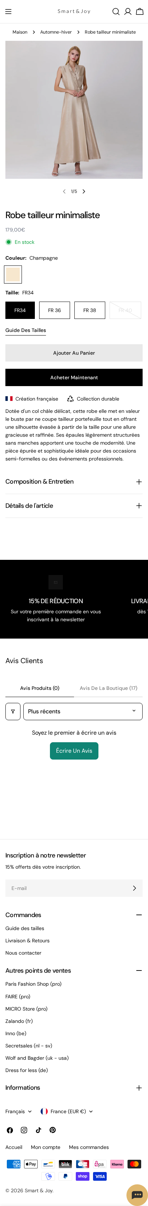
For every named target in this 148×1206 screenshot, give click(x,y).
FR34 (20, 310)
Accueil (13, 1147)
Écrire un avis (74, 751)
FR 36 (54, 310)
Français (15, 1111)
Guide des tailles (25, 330)
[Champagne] (12, 274)
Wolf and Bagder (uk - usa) (37, 1058)
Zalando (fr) (19, 1021)
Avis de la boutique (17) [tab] (108, 688)
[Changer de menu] (8, 11)
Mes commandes (89, 1147)
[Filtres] (12, 711)
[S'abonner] (134, 888)
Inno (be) (15, 1033)
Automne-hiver (56, 32)
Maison (20, 32)
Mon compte (45, 1147)
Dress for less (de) (26, 1070)
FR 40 (130, 313)
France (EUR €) (68, 1111)
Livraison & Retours (27, 940)
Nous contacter (23, 953)
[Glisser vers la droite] (83, 191)
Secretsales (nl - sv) (28, 1045)
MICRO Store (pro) (26, 1009)
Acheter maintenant (74, 377)
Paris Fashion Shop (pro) (33, 984)
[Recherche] (116, 11)
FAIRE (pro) (17, 996)
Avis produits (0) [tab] (39, 688)
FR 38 (89, 310)
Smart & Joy (38, 1190)
